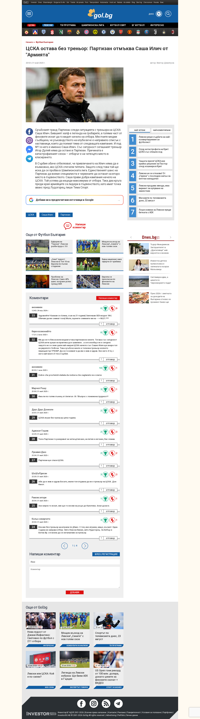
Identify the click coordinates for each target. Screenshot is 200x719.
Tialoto (72, 2)
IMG (26, 2)
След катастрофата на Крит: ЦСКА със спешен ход (154, 150)
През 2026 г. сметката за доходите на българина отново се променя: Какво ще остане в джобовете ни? (150, 299)
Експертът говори (79, 687)
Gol (68, 2)
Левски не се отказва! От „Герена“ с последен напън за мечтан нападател (154, 176)
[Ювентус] (155, 32)
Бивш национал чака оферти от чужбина (112, 260)
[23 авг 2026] (75, 620)
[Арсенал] (120, 32)
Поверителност (133, 712)
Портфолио (167, 712)
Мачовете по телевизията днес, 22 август (152, 199)
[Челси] (103, 32)
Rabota (119, 2)
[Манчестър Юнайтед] (129, 32)
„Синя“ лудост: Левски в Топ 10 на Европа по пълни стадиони (60, 262)
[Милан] (172, 32)
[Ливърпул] (138, 32)
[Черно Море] (43, 32)
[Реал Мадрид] (77, 32)
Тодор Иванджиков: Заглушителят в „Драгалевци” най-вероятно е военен (160, 248)
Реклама (121, 712)
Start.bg (139, 2)
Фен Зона (49, 687)
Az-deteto (127, 2)
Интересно (48, 646)
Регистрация (109, 554)
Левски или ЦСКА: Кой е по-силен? (40, 675)
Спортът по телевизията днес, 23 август (108, 636)
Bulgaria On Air (59, 2)
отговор (110, 324)
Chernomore (147, 2)
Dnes (40, 2)
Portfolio (121, 715)
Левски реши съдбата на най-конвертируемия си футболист (154, 139)
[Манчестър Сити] (112, 32)
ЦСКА (31, 215)
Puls (86, 2)
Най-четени (139, 130)
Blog (133, 2)
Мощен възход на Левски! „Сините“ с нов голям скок (111, 243)
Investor (34, 2)
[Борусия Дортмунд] (95, 32)
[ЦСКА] (26, 32)
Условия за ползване (151, 712)
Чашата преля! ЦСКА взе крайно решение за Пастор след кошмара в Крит (153, 164)
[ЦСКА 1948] (52, 32)
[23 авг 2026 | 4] (41, 620)
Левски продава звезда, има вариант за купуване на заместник (154, 188)
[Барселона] (69, 32)
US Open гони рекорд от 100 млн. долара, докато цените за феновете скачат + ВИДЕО (108, 676)
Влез (97, 554)
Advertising (111, 715)
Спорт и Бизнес (114, 687)
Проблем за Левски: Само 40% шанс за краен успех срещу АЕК (61, 280)
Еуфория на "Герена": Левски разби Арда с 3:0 (59, 243)
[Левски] (34, 32)
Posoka (156, 2)
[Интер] (163, 32)
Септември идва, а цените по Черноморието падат (160, 280)
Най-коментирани (161, 130)
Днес (155, 14)
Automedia (104, 2)
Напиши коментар (79, 226)
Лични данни (132, 715)
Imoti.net (113, 2)
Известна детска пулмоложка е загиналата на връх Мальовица (159, 265)
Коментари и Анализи (77, 646)
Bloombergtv (47, 2)
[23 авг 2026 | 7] (75, 659)
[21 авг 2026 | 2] (108, 659)
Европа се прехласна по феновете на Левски (108, 280)
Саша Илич (47, 215)
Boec (162, 2)
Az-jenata (80, 2)
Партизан (65, 215)
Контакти (112, 712)
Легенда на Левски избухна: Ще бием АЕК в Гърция (74, 675)
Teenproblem (94, 2)
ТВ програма (115, 646)
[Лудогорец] (60, 32)
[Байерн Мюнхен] (86, 32)
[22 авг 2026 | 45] (41, 659)
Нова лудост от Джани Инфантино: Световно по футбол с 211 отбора (40, 636)
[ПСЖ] (146, 32)
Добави (74, 592)
